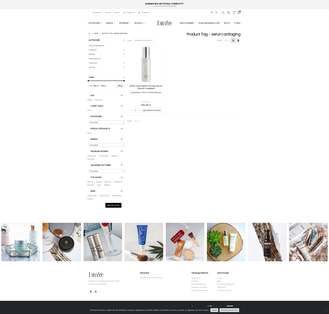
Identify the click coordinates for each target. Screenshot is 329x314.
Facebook (91, 292)
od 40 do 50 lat (116, 196)
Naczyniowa (118, 182)
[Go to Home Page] (89, 33)
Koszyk (107, 12)
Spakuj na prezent (199, 287)
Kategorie (93, 50)
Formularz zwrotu (198, 284)
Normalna (90, 185)
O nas (219, 278)
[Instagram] (216, 12)
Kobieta (89, 100)
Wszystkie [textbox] (94, 122)
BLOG (227, 23)
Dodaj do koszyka (153, 110)
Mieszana (108, 182)
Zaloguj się (130, 12)
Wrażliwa (107, 185)
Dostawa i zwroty (224, 290)
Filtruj (120, 86)
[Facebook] (212, 12)
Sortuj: (129, 40)
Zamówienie (97, 12)
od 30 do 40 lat (104, 196)
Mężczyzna (98, 100)
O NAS (237, 23)
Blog (219, 281)
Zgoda (214, 310)
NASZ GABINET (187, 23)
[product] (146, 64)
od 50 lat (90, 199)
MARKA (109, 23)
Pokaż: (219, 40)
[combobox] (107, 122)
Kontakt (117, 12)
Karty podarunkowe (96, 45)
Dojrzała (99, 182)
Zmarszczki (91, 159)
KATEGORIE (94, 23)
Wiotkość (114, 156)
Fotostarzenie (91, 156)
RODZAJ (139, 23)
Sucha (99, 185)
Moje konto (196, 278)
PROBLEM (123, 23)
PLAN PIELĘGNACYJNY (209, 23)
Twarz (89, 110)
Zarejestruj (146, 12)
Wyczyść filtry (113, 205)
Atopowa (90, 182)
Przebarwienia (104, 156)
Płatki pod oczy (95, 58)
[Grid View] (233, 40)
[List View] (238, 40)
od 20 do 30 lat (92, 196)
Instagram (96, 292)
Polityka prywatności (229, 310)
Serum (89, 133)
